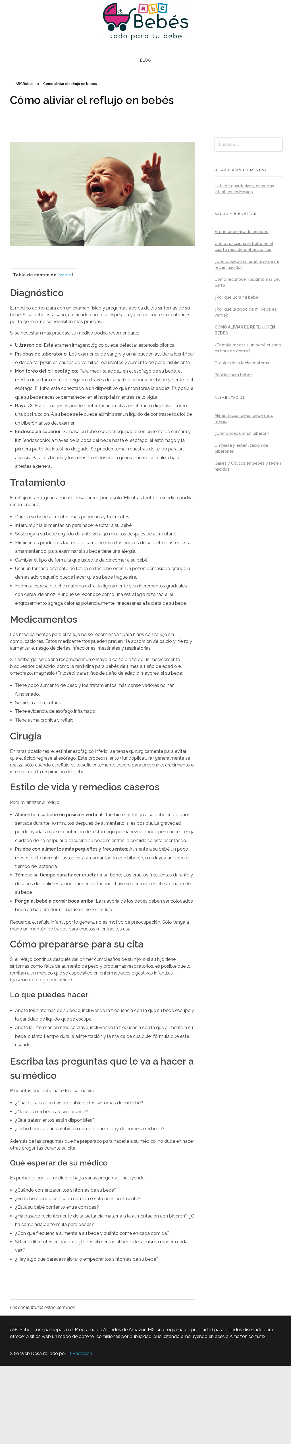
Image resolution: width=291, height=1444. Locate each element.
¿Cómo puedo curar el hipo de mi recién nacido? (247, 264)
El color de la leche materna (242, 363)
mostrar (65, 275)
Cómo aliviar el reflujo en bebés (245, 330)
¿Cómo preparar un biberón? (242, 433)
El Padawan (79, 1353)
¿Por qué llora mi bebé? (237, 297)
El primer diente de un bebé (242, 231)
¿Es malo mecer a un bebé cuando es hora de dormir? (248, 348)
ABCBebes (25, 84)
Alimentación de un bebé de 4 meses (244, 418)
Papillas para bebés (233, 375)
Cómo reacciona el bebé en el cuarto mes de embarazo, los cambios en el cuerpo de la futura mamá (247, 247)
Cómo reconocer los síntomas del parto (247, 282)
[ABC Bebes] (145, 21)
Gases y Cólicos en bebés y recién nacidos (248, 466)
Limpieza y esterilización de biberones (241, 448)
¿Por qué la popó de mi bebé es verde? (246, 312)
